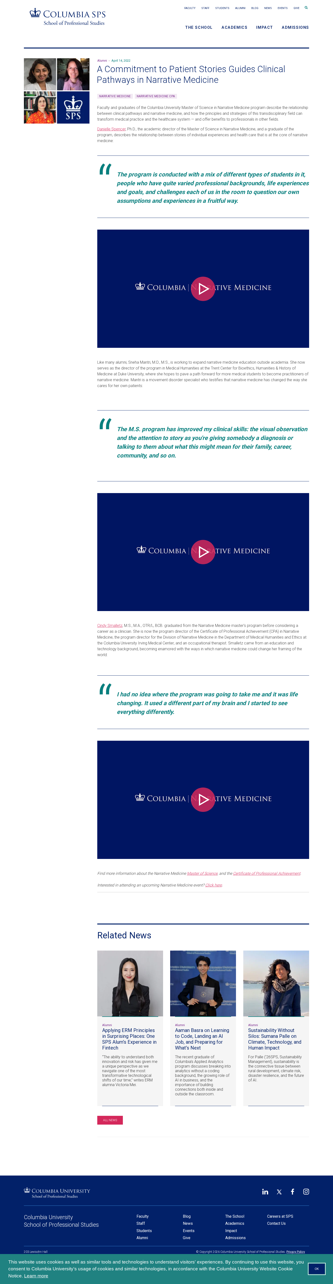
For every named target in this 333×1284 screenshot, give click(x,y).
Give (296, 8)
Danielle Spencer (111, 129)
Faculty (190, 8)
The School (199, 27)
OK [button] (317, 1269)
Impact (264, 27)
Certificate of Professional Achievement (266, 873)
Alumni (240, 8)
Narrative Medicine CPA (156, 96)
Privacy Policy (295, 1252)
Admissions (295, 27)
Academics (234, 27)
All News (110, 1120)
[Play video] (203, 289)
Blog (254, 8)
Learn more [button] (36, 1275)
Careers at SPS (280, 1216)
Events (283, 8)
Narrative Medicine (115, 96)
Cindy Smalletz (109, 625)
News (268, 8)
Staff (205, 8)
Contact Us (276, 1223)
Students (222, 8)
